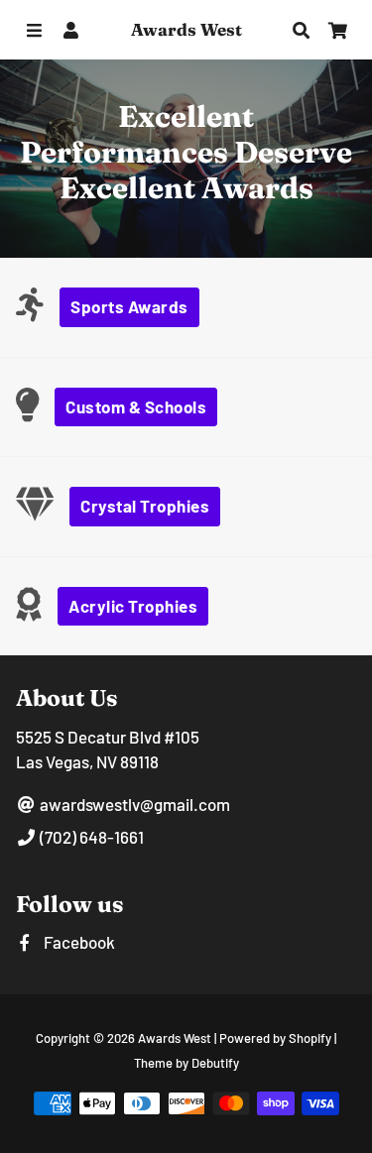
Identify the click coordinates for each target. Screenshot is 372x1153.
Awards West (174, 1038)
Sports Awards (129, 306)
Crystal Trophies (144, 506)
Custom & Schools (135, 406)
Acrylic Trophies (132, 606)
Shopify (310, 1038)
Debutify (215, 1063)
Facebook (78, 942)
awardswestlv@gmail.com (133, 804)
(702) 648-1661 (90, 837)
